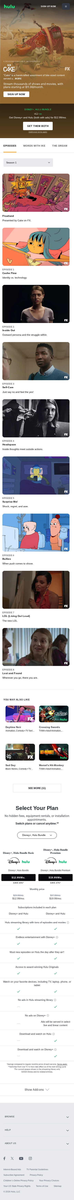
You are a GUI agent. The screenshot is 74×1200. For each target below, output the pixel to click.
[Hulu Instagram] (30, 1158)
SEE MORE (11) (37, 788)
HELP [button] (8, 1130)
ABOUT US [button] (10, 1143)
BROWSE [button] (10, 1116)
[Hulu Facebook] (7, 1158)
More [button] (18, 78)
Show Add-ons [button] (34, 1089)
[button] (9, 145)
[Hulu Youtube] (24, 1158)
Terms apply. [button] (62, 1064)
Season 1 (11, 162)
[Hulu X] (15, 1158)
